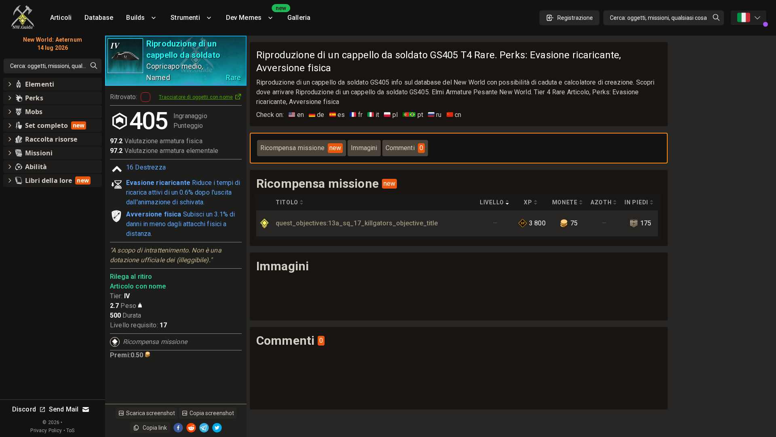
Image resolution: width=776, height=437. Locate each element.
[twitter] (217, 427)
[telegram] (204, 427)
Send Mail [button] (63, 409)
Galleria (298, 17)
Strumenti (185, 17)
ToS (70, 430)
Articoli (61, 17)
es (337, 115)
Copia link (155, 427)
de (317, 115)
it (373, 115)
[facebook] (178, 427)
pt (413, 115)
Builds (135, 17)
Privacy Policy (46, 430)
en (296, 115)
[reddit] (191, 427)
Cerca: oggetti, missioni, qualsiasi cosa (658, 18)
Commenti (404, 148)
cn (454, 115)
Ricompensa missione (300, 148)
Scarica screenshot (150, 413)
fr (356, 115)
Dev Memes (253, 14)
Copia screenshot (212, 413)
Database (98, 17)
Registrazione (575, 18)
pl (391, 115)
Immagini (364, 148)
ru (435, 115)
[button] (52, 84)
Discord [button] (24, 409)
